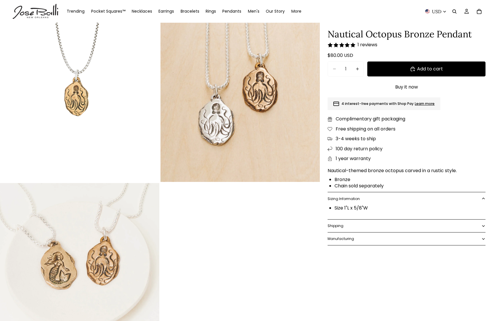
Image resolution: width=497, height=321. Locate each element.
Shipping (335, 225)
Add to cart (430, 69)
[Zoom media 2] (240, 102)
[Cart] (479, 11)
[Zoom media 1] (79, 102)
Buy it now (406, 87)
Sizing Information (344, 198)
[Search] (454, 11)
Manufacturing (341, 238)
